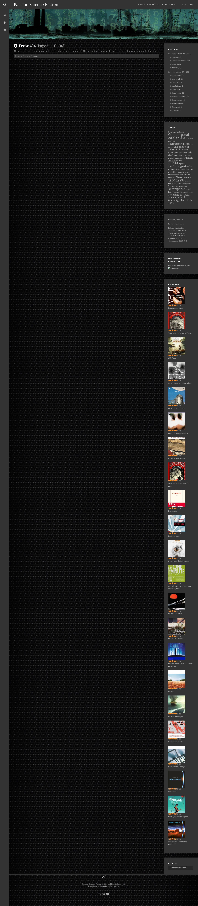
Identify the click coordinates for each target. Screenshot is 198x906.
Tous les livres (153, 4)
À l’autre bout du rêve (177, 458)
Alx (117, 887)
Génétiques (173, 152)
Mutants (171, 178)
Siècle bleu (172, 792)
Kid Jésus (172, 358)
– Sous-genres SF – (177, 72)
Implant (188, 157)
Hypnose (171, 158)
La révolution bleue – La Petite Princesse (180, 665)
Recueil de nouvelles (179, 61)
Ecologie (182, 138)
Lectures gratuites (175, 220)
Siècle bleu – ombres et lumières (177, 843)
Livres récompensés (176, 224)
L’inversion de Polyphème (178, 561)
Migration (182, 169)
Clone (181, 132)
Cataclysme (173, 132)
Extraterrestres (179, 143)
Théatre (175, 68)
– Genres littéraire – (178, 54)
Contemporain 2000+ (179, 136)
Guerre (184, 149)
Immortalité (179, 158)
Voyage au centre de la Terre (179, 333)
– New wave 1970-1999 (177, 233)
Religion (188, 183)
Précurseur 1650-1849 (177, 183)
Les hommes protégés (176, 767)
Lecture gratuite (180, 166)
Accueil (141, 4)
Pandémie (187, 181)
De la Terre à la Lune (176, 408)
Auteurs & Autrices (170, 4)
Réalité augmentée (181, 186)
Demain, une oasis (175, 308)
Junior (182, 164)
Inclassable (176, 89)
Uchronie (175, 110)
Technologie (177, 192)
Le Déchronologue (175, 716)
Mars (175, 169)
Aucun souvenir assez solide (179, 383)
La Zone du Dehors (175, 639)
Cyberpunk (176, 79)
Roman (174, 64)
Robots (171, 186)
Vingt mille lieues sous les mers (178, 484)
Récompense (176, 189)
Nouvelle (175, 57)
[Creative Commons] (4, 15)
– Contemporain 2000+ (177, 231)
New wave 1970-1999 (179, 179)
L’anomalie (172, 511)
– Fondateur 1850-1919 (177, 238)
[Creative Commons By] (4, 22)
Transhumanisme (188, 192)
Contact (184, 4)
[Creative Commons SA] (4, 30)
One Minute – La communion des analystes (179, 587)
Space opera (176, 103)
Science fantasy (177, 100)
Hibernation (183, 152)
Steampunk (176, 107)
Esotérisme (172, 141)
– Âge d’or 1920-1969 (176, 236)
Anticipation (176, 75)
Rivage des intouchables (178, 433)
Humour (187, 155)
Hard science (176, 86)
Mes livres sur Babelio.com (179, 266)
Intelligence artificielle (175, 162)
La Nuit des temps (175, 614)
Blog (191, 4)
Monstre (186, 175)
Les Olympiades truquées (178, 817)
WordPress (102, 887)
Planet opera (176, 93)
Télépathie (173, 194)
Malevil (171, 691)
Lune (170, 169)
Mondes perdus (184, 172)
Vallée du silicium (175, 741)
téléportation (185, 195)
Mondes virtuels (175, 175)
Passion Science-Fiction (36, 4)
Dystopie (175, 82)
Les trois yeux (173, 536)
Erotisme (190, 138)
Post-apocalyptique (178, 96)
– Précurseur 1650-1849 (177, 241)
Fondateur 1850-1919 (178, 148)
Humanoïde (177, 155)
